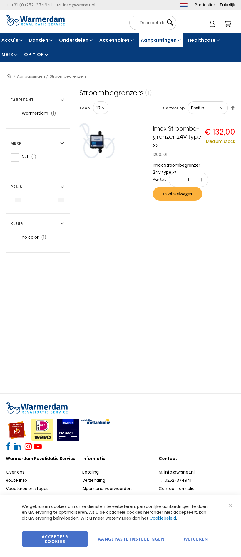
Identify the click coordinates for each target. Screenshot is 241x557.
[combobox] (152, 23)
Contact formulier (177, 488)
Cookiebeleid (163, 518)
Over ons (15, 472)
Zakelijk (227, 5)
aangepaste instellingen (131, 539)
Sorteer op (174, 108)
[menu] (120, 47)
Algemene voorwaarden (107, 488)
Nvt (31, 156)
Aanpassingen (31, 76)
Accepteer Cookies (55, 539)
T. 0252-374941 (175, 480)
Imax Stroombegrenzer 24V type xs (177, 137)
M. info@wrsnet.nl (177, 472)
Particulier (205, 5)
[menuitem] (12, 40)
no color (36, 237)
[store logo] (35, 20)
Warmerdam (41, 113)
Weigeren (196, 539)
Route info (16, 480)
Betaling (90, 472)
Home (9, 76)
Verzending (93, 480)
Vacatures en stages (27, 488)
